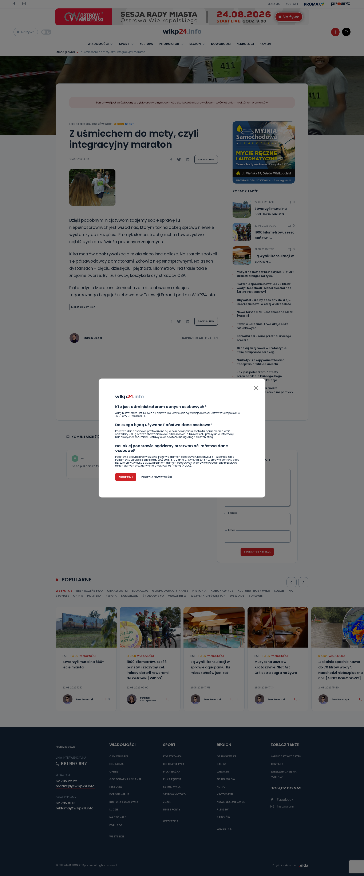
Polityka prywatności (156, 477)
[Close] (255, 387)
